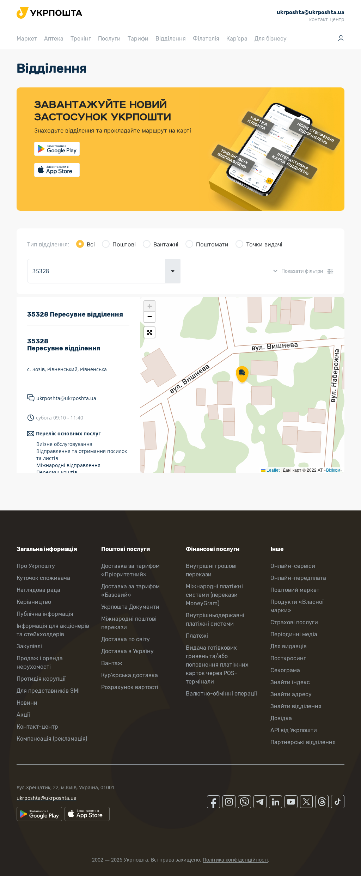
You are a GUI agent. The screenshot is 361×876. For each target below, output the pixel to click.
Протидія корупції (41, 678)
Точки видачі (264, 244)
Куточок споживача (43, 578)
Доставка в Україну (127, 651)
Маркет (27, 38)
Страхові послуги (294, 622)
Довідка (281, 718)
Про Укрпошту (36, 566)
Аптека (53, 38)
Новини (27, 702)
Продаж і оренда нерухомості (40, 662)
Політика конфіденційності (235, 859)
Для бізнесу (271, 38)
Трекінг (81, 38)
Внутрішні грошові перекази (211, 570)
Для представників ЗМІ (48, 690)
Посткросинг (288, 658)
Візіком (333, 470)
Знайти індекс (290, 682)
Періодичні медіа (293, 634)
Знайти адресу (291, 694)
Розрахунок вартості (129, 687)
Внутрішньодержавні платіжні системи (215, 619)
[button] (242, 375)
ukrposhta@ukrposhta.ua (66, 398)
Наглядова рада (38, 590)
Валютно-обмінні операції (221, 693)
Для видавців (288, 646)
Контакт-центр (37, 726)
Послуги (109, 38)
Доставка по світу (125, 639)
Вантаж (111, 663)
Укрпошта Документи (130, 607)
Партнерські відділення (303, 742)
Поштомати (212, 244)
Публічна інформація (45, 614)
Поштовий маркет (294, 590)
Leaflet (272, 470)
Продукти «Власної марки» (297, 606)
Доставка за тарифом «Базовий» (130, 590)
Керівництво (34, 602)
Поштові (124, 244)
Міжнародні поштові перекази (129, 623)
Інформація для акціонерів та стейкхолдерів (53, 630)
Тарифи (138, 38)
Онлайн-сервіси (292, 566)
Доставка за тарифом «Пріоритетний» (130, 570)
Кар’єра (236, 38)
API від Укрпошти (293, 730)
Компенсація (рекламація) (52, 738)
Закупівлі (29, 646)
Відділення (170, 38)
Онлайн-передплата (298, 578)
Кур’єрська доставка (129, 675)
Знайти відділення (296, 706)
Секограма (285, 670)
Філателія (206, 38)
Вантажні (165, 244)
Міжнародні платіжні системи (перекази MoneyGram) (214, 595)
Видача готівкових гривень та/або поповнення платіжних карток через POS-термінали (217, 664)
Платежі (197, 635)
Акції (23, 714)
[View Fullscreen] (149, 332)
